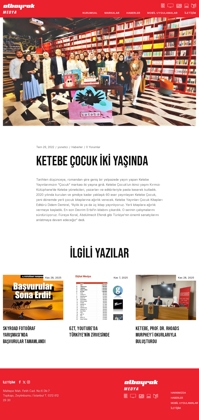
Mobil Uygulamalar (184, 402)
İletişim (176, 408)
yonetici (63, 147)
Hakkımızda (178, 392)
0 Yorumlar (93, 147)
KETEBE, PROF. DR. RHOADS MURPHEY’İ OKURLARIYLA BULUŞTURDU (157, 335)
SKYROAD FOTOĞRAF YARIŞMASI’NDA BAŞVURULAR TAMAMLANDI (24, 335)
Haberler (77, 147)
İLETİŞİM (9, 382)
